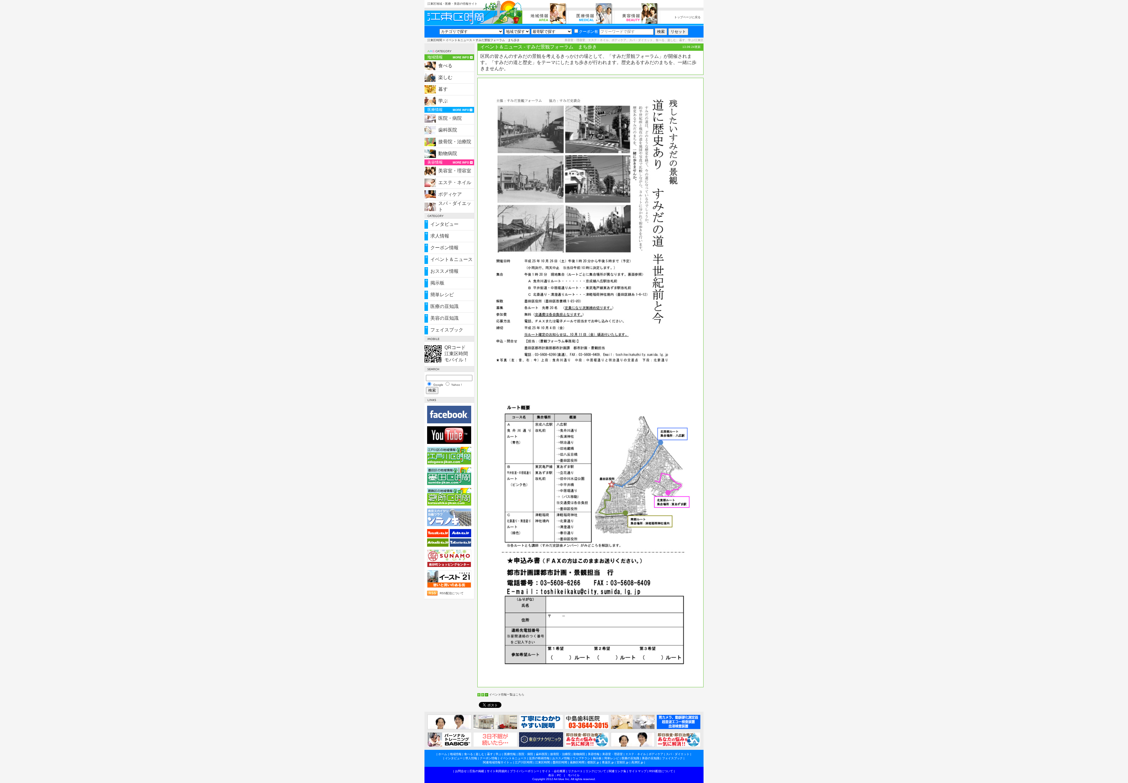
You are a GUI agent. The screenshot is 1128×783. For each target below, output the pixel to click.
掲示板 (437, 282)
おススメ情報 (444, 271)
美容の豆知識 (444, 318)
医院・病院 (450, 118)
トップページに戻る (687, 17)
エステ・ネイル (454, 182)
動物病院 (447, 153)
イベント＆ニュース (459, 40)
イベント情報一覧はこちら (506, 694)
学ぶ (443, 100)
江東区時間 (434, 40)
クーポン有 (588, 31)
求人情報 (439, 235)
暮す (443, 89)
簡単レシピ (442, 294)
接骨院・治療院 (454, 141)
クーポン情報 (444, 247)
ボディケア (450, 194)
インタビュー (444, 224)
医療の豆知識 (444, 306)
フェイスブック (446, 329)
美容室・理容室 (454, 170)
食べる (445, 65)
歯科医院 (447, 129)
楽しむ (445, 77)
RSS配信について (452, 593)
